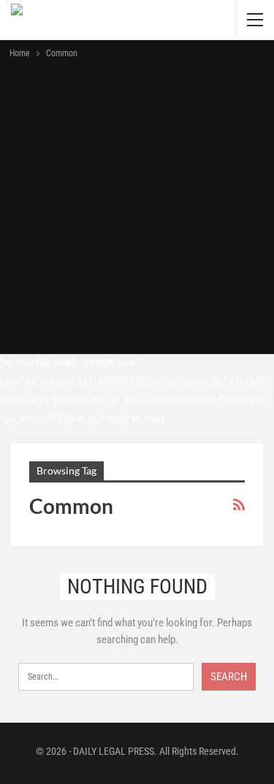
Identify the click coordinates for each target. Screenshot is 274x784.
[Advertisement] (137, 205)
